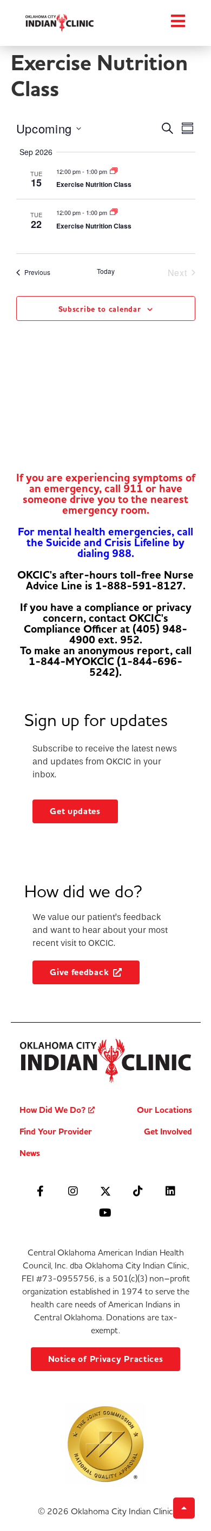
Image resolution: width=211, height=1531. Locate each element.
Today (106, 271)
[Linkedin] (170, 1191)
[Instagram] (73, 1191)
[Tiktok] (138, 1191)
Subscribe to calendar (99, 309)
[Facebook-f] (40, 1191)
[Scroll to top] (184, 1508)
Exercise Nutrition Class (93, 184)
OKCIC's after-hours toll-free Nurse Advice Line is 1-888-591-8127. (105, 580)
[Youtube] (105, 1213)
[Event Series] (113, 171)
